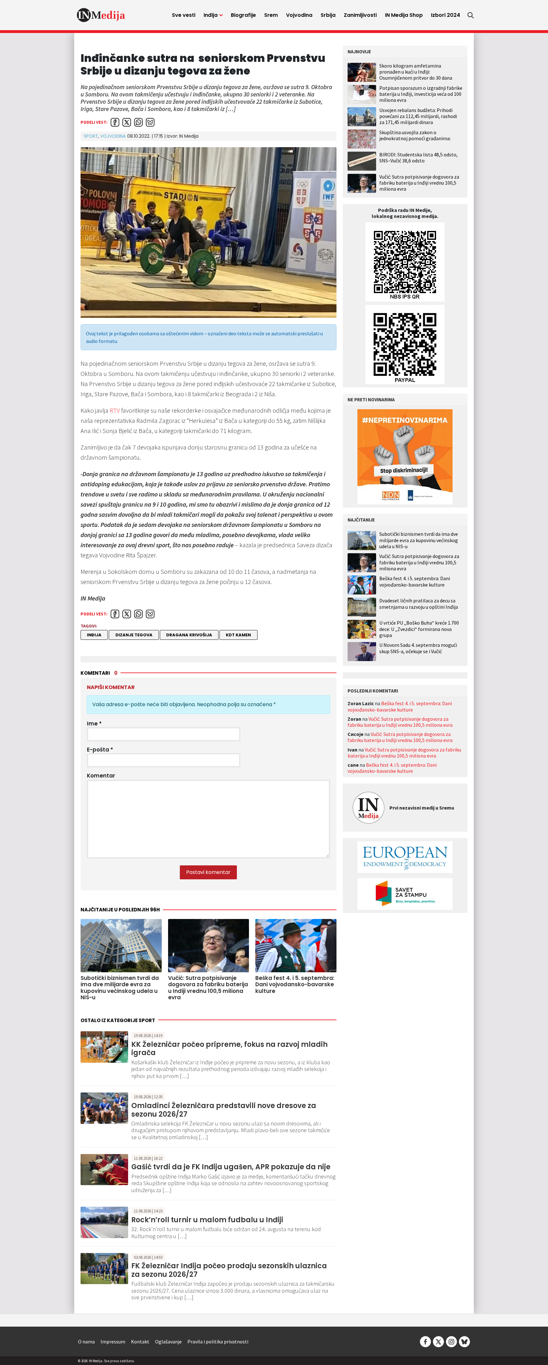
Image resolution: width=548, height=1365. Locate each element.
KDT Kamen (238, 635)
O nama (86, 1341)
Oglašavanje (168, 1341)
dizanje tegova (134, 635)
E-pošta (100, 749)
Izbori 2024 (445, 15)
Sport (91, 136)
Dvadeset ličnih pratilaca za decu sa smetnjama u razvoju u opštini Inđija (418, 604)
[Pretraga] (470, 15)
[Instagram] (451, 1341)
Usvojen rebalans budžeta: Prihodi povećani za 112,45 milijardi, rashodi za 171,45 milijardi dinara (418, 116)
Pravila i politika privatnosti (217, 1341)
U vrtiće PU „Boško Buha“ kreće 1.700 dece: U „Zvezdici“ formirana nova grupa (419, 629)
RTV (115, 410)
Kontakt (140, 1341)
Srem (271, 15)
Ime (94, 723)
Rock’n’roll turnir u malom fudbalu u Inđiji (207, 1220)
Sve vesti (183, 15)
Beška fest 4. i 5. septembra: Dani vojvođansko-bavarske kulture (414, 581)
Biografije (243, 15)
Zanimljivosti (360, 15)
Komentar (101, 775)
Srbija (328, 15)
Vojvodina (299, 15)
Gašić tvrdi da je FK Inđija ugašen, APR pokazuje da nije (230, 1167)
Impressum (113, 1341)
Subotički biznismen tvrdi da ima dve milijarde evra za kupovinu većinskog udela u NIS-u (418, 540)
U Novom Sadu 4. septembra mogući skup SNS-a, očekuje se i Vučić (418, 648)
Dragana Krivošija (189, 635)
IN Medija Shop (404, 15)
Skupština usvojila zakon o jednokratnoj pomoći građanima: (415, 135)
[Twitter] (438, 1341)
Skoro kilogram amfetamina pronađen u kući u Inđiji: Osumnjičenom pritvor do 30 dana (415, 71)
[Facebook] (425, 1341)
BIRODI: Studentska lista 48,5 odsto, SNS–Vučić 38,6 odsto (418, 157)
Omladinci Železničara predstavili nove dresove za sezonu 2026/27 (223, 1110)
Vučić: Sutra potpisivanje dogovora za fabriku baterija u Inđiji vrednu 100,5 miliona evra (419, 183)
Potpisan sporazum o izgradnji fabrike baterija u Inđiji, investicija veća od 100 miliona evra (420, 94)
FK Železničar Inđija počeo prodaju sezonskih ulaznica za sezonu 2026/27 (229, 1270)
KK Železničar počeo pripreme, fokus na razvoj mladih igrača (229, 1049)
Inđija (211, 15)
